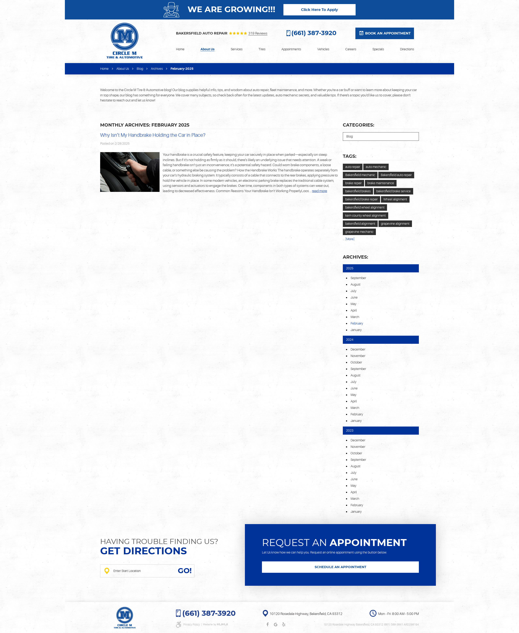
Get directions (143, 551)
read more (319, 191)
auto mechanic (376, 167)
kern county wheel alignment (365, 215)
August (355, 284)
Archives (157, 69)
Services (236, 49)
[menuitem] (180, 49)
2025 (349, 268)
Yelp (284, 624)
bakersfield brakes (358, 191)
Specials (378, 49)
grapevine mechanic (359, 232)
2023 (349, 430)
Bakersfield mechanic (360, 175)
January (356, 330)
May (353, 304)
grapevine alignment (395, 224)
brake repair (353, 183)
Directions (407, 49)
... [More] (349, 239)
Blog (140, 69)
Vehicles (323, 49)
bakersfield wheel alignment (365, 207)
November (358, 356)
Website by (215, 624)
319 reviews (257, 33)
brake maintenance (380, 183)
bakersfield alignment (360, 224)
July (353, 291)
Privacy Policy (192, 624)
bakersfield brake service (393, 191)
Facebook (267, 624)
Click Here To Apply (319, 10)
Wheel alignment (395, 199)
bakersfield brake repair (361, 199)
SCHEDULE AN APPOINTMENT (340, 567)
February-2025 (181, 69)
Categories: (358, 125)
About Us (207, 49)
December (358, 349)
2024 (349, 340)
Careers (350, 49)
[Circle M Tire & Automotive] (124, 40)
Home (180, 49)
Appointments (291, 49)
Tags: (349, 156)
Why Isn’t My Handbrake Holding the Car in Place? (152, 135)
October (356, 362)
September (358, 278)
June (354, 297)
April (354, 310)
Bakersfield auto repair (396, 175)
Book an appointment (388, 33)
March (355, 317)
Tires (261, 49)
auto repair (352, 167)
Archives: (355, 257)
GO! (185, 571)
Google (275, 624)
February (357, 414)
